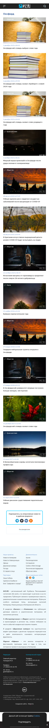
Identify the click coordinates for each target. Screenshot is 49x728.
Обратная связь (31, 571)
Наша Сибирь (8, 578)
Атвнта (31, 704)
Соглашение (30, 563)
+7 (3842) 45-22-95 (10, 666)
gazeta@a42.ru (8, 671)
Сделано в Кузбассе (10, 581)
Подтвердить (24, 722)
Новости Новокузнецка (11, 560)
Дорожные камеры (9, 566)
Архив (28, 558)
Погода (5, 568)
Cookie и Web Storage (33, 566)
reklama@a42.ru (31, 665)
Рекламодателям (24, 529)
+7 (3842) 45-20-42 (33, 660)
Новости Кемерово (9, 558)
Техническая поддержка (34, 568)
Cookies (37, 716)
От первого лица (9, 571)
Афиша (5, 563)
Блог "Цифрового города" (12, 583)
